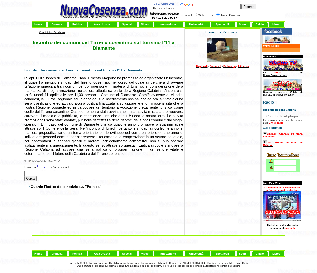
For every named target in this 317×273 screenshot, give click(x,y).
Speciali (127, 24)
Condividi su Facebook (52, 32)
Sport (242, 24)
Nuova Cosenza (98, 263)
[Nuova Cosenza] (277, 43)
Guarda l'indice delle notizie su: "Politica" (66, 187)
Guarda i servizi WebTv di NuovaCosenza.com (283, 93)
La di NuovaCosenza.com (283, 74)
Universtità (196, 24)
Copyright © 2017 (79, 263)
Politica (77, 24)
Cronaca (57, 24)
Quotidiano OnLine (164, 8)
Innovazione (168, 24)
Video (145, 24)
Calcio (260, 24)
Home (38, 24)
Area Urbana (102, 24)
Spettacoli (222, 24)
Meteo (276, 24)
